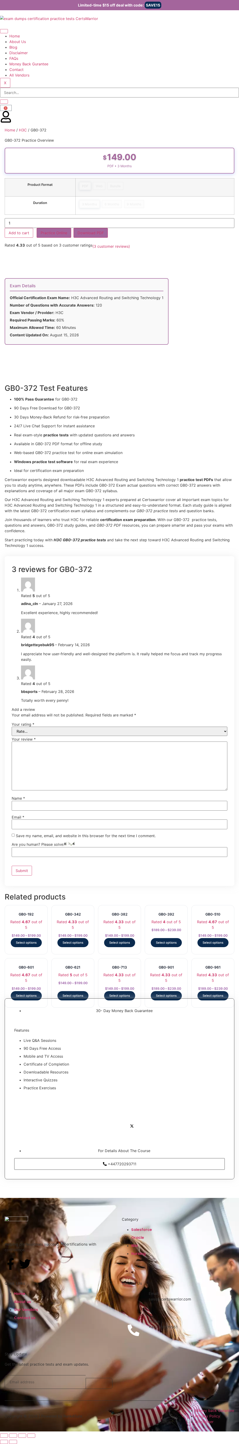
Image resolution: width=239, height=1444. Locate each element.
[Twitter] (25, 1264)
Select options (26, 942)
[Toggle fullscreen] (13, 1436)
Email (18, 817)
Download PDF (90, 233)
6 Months (112, 204)
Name (18, 798)
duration (40, 202)
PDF (85, 186)
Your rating (23, 724)
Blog (13, 47)
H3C (23, 130)
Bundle (115, 186)
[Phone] (133, 1330)
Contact (16, 69)
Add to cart (19, 233)
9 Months (134, 204)
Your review (24, 739)
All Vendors (19, 75)
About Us (17, 41)
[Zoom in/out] (4, 1436)
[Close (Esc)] (31, 1436)
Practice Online (54, 233)
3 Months (89, 204)
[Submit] (99, 1383)
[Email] (133, 1302)
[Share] (22, 1436)
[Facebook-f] (10, 1264)
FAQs (13, 58)
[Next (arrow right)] (13, 1442)
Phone (154, 1321)
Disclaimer (18, 52)
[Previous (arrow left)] (4, 1442)
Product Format (40, 184)
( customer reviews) (111, 246)
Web (99, 186)
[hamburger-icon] (4, 31)
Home (14, 36)
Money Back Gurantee (28, 64)
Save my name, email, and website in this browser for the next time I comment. (86, 836)
